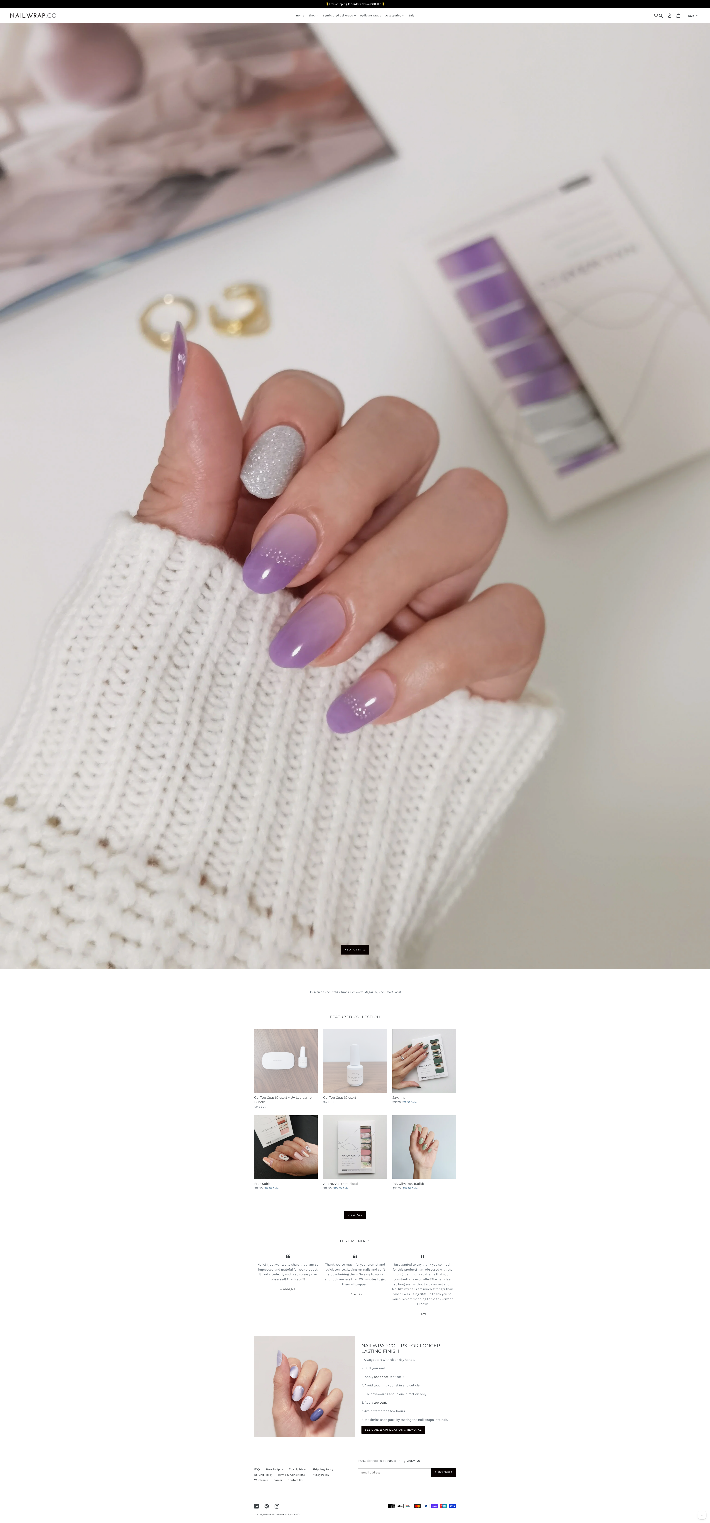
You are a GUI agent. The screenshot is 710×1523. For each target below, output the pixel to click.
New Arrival (354, 949)
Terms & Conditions (291, 1474)
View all (355, 1214)
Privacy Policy (320, 1474)
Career (277, 1480)
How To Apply (274, 1469)
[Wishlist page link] (656, 15)
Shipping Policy (322, 1469)
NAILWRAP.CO (270, 1514)
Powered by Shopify (289, 1514)
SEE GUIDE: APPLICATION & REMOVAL (393, 1429)
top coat (380, 1402)
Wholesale (261, 1480)
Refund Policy (263, 1474)
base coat (381, 1377)
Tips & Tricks (298, 1469)
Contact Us (295, 1480)
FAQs (257, 1469)
